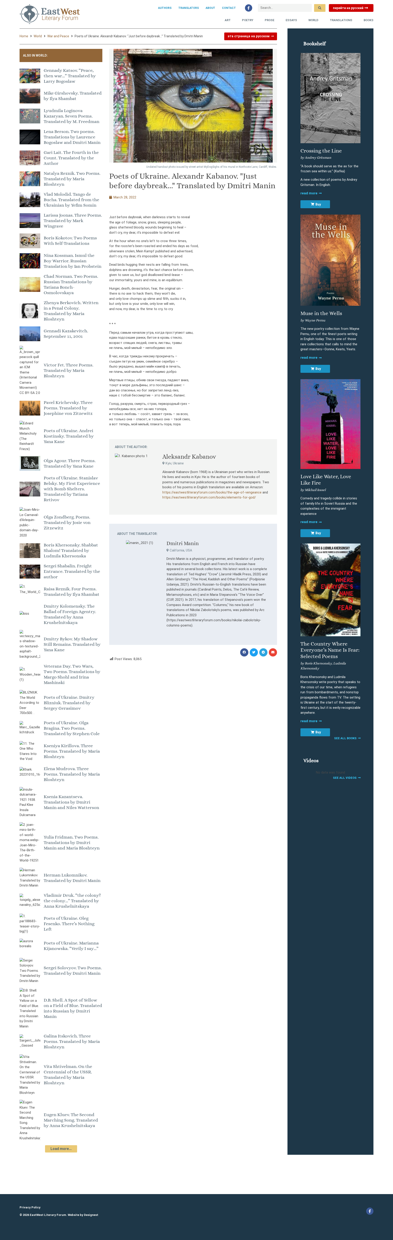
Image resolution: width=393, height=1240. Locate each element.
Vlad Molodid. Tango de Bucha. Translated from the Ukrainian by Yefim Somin (71, 200)
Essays (291, 20)
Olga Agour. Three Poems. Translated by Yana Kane (70, 463)
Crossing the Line (321, 151)
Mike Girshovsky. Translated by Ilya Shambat (73, 95)
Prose (269, 20)
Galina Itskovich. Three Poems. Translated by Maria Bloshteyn (72, 1041)
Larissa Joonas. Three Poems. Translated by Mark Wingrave (73, 221)
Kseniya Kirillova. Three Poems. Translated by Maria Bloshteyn (72, 751)
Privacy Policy (30, 1207)
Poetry (247, 20)
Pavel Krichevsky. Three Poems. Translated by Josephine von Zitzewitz (68, 408)
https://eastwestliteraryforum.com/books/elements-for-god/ (209, 497)
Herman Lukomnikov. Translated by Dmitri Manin (72, 877)
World (313, 20)
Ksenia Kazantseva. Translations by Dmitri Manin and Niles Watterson (71, 802)
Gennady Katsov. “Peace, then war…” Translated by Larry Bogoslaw (70, 76)
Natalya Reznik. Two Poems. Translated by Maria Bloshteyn (72, 179)
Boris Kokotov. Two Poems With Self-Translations (70, 240)
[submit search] (319, 8)
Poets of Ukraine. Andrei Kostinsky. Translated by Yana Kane (69, 436)
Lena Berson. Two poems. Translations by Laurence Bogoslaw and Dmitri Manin (72, 137)
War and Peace (58, 36)
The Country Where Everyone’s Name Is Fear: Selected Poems (330, 650)
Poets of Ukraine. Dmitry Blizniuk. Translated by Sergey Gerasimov (69, 703)
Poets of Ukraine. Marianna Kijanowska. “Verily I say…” (71, 945)
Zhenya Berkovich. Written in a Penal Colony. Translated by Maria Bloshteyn (71, 311)
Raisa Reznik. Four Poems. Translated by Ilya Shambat (71, 591)
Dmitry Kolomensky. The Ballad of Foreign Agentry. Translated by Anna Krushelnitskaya (70, 614)
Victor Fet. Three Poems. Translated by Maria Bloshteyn (68, 370)
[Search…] (285, 8)
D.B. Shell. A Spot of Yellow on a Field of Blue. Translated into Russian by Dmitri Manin (73, 1008)
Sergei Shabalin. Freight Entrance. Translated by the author (72, 571)
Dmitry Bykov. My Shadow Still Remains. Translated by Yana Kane (72, 644)
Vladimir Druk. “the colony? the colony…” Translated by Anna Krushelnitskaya (72, 901)
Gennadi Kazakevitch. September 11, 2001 (66, 333)
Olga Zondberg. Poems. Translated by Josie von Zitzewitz (67, 522)
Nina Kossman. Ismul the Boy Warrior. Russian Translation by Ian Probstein (72, 261)
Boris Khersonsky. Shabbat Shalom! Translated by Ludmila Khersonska (71, 550)
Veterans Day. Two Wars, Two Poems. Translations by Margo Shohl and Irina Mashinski (72, 674)
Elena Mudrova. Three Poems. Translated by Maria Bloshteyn (72, 774)
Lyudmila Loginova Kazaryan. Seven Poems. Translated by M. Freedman (71, 116)
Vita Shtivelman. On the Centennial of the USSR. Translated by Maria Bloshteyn (68, 1074)
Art (228, 20)
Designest (91, 1215)
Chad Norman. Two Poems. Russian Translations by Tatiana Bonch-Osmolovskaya (71, 284)
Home (24, 36)
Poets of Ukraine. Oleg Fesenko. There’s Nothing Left (69, 924)
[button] (244, 652)
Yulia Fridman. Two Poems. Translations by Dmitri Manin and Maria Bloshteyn (72, 842)
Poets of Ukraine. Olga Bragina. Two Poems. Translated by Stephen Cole (72, 728)
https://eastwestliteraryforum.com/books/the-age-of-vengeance (212, 492)
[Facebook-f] (248, 8)
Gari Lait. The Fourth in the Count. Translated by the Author (71, 158)
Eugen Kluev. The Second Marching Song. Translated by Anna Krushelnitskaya (71, 1120)
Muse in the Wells (321, 313)
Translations (341, 20)
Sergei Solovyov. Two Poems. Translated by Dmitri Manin (73, 970)
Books (368, 20)
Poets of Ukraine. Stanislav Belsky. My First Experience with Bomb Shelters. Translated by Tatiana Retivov (72, 488)
